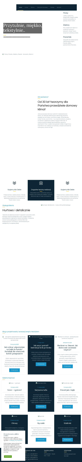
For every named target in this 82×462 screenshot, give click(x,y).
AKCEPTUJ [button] (8, 456)
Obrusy (14, 423)
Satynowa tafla (41, 390)
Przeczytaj (14, 370)
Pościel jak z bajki (67, 390)
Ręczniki (40, 423)
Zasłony (66, 25)
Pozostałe (67, 37)
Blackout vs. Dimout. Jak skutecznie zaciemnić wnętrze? (67, 347)
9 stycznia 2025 (14, 344)
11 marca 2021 (41, 387)
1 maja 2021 (41, 342)
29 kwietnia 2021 (67, 342)
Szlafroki (67, 423)
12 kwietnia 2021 (14, 420)
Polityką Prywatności (16, 440)
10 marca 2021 (67, 387)
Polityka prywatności (70, 454)
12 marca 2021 (14, 387)
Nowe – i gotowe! (14, 390)
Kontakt (66, 456)
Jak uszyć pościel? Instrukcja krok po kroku (41, 346)
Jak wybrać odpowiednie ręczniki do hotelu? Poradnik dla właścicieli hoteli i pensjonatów (14, 350)
